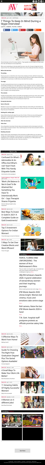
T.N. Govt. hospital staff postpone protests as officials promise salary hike (31, 320)
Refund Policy (34, 461)
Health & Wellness (6, 177)
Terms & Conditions (17, 461)
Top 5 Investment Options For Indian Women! (9, 230)
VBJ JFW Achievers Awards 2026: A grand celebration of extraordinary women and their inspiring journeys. (30, 281)
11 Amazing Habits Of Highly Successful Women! (10, 388)
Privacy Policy (28, 461)
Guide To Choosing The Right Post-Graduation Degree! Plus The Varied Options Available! (10, 355)
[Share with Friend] (30, 30)
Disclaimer (23, 461)
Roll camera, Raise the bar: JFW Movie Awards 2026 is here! (30, 309)
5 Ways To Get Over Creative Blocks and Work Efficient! (10, 245)
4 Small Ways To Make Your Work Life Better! (10, 373)
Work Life (4, 18)
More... (32, 272)
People (12, 177)
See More (22, 451)
